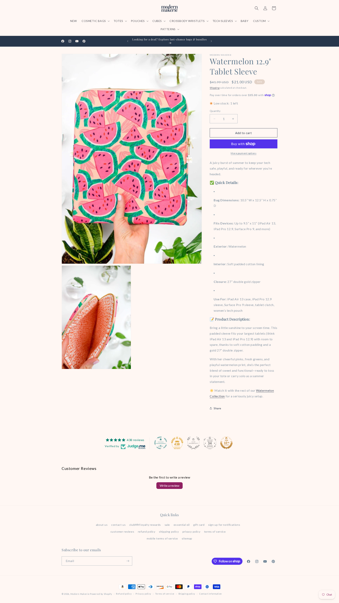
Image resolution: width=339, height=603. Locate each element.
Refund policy (124, 593)
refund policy (146, 531)
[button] (95, 21)
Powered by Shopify (101, 594)
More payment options (243, 153)
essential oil (182, 524)
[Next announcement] (211, 41)
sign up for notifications (224, 524)
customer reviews (122, 531)
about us (102, 524)
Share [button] (217, 408)
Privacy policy (143, 593)
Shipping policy (186, 593)
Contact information (210, 593)
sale (167, 524)
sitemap (187, 538)
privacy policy (191, 531)
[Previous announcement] (127, 41)
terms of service (215, 531)
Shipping (215, 87)
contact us (118, 524)
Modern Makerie (80, 594)
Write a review (169, 485)
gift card (198, 524)
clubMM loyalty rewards (145, 524)
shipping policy (169, 531)
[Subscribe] (127, 561)
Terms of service (164, 593)
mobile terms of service (162, 538)
